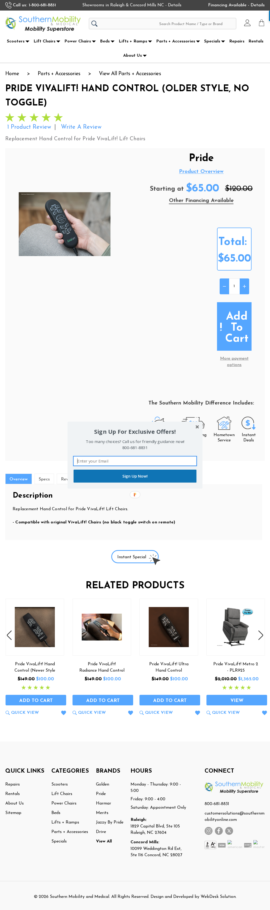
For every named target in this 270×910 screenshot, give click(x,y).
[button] (135, 431)
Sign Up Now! (135, 476)
